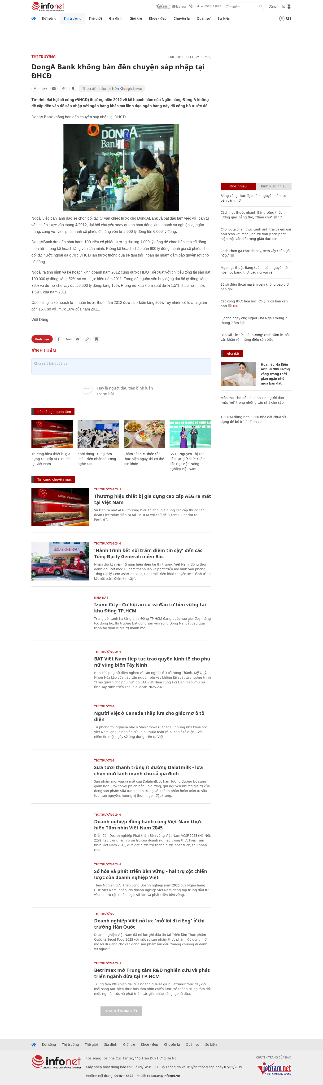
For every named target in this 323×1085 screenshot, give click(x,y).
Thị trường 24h (107, 489)
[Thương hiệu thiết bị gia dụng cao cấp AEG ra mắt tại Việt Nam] (52, 434)
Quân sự (204, 18)
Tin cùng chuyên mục (54, 479)
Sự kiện (224, 18)
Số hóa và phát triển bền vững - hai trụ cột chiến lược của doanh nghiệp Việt (150, 874)
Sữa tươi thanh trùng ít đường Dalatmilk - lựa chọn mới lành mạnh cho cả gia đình (148, 770)
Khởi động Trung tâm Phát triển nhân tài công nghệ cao (97, 459)
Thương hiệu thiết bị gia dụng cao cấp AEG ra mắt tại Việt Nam (51, 459)
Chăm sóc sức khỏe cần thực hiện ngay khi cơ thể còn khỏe (144, 459)
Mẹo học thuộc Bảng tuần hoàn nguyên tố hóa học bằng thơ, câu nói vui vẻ (254, 270)
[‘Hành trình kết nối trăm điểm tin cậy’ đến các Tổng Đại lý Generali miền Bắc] (60, 561)
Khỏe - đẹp (157, 18)
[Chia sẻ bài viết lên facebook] (35, 88)
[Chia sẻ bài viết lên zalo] (44, 88)
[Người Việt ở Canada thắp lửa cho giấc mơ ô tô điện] (60, 724)
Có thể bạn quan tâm (54, 411)
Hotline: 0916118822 (207, 6)
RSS (289, 18)
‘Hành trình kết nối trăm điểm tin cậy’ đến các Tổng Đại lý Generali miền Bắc (148, 553)
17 (279, 217)
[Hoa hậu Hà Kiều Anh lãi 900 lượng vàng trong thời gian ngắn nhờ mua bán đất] (238, 374)
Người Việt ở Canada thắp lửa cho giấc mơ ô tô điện (149, 716)
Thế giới (95, 18)
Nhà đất (101, 597)
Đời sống (49, 18)
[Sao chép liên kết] (63, 88)
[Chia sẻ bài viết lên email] (53, 88)
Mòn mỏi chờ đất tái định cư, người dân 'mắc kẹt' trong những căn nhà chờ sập (252, 400)
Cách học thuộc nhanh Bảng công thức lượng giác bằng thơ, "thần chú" (251, 214)
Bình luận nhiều (274, 186)
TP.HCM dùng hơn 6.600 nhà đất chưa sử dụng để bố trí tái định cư (253, 419)
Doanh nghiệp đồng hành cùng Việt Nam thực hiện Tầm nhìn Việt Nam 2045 (148, 824)
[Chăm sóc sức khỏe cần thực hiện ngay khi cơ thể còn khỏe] (144, 434)
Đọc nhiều (238, 186)
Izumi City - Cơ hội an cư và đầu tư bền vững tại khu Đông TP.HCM (150, 607)
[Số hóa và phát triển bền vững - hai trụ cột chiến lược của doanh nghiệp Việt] (60, 882)
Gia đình (115, 18)
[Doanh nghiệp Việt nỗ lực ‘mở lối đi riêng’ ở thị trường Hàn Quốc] (60, 931)
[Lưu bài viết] (72, 88)
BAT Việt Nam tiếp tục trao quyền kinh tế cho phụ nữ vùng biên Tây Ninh (152, 661)
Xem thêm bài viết (121, 1011)
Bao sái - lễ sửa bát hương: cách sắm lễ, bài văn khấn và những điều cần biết (255, 337)
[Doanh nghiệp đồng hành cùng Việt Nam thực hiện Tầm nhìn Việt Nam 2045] (60, 832)
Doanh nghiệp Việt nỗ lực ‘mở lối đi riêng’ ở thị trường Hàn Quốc (149, 923)
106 (234, 306)
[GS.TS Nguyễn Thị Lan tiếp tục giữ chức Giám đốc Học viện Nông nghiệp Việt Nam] (190, 434)
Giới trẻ (136, 18)
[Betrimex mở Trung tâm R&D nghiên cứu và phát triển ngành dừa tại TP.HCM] (60, 981)
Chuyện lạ (182, 18)
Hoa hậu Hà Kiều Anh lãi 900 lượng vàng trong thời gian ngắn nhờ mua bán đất (275, 373)
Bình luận (42, 339)
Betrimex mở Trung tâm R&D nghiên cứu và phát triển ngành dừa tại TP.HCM (152, 973)
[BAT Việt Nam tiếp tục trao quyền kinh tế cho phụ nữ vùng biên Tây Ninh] (60, 669)
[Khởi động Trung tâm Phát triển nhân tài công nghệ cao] (98, 434)
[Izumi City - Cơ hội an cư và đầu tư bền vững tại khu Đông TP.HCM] (60, 615)
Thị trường (73, 18)
